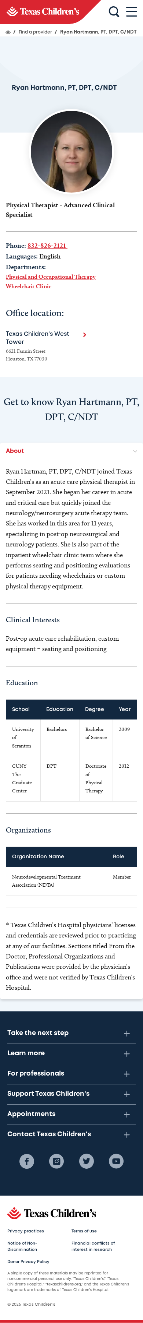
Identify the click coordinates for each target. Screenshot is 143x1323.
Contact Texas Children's (49, 1134)
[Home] (8, 32)
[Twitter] (86, 1161)
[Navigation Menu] (131, 12)
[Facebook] (26, 1161)
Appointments (31, 1114)
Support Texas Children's (48, 1094)
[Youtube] (116, 1161)
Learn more (26, 1053)
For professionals (35, 1074)
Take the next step (38, 1033)
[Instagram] (56, 1161)
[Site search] (114, 12)
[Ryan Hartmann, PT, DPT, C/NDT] (50, 12)
